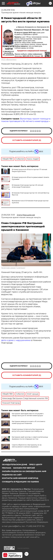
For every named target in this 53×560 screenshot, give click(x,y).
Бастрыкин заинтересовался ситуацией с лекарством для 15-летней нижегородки (28, 414)
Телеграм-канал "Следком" (13, 268)
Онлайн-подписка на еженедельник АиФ (24, 471)
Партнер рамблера (23, 548)
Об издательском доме (14, 464)
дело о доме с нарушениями (16, 340)
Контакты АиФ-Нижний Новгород (20, 478)
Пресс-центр (35, 464)
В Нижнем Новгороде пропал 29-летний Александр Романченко (27, 186)
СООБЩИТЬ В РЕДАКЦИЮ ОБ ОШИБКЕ (20, 482)
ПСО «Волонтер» (9, 59)
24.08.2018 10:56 (8, 10)
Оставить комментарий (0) (26, 140)
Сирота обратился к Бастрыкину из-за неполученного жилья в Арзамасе (26, 446)
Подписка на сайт (12, 475)
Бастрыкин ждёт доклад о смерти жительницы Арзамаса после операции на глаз (30, 438)
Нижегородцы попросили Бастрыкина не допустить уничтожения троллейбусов (28, 430)
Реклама (6, 468)
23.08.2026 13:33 (8, 215)
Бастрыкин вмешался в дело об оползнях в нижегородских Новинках (28, 422)
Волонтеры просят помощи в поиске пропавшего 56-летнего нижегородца (25, 120)
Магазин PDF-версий (24, 468)
